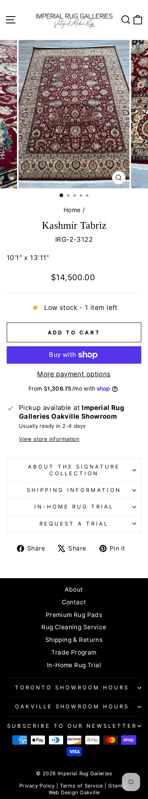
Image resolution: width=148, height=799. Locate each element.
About (74, 589)
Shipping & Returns (74, 639)
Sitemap (118, 786)
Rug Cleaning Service (73, 627)
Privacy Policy (37, 786)
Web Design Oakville (74, 792)
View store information (49, 439)
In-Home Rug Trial (74, 506)
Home (72, 210)
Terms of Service (81, 786)
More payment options (74, 374)
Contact (74, 602)
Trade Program (73, 652)
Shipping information (74, 490)
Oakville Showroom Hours (72, 706)
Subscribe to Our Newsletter (72, 726)
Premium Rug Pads (74, 615)
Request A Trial (74, 523)
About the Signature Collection (74, 469)
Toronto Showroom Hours (72, 687)
